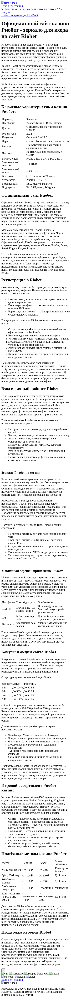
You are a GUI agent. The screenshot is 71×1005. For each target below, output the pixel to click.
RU (3, 1000)
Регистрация (15, 5)
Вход (4, 5)
